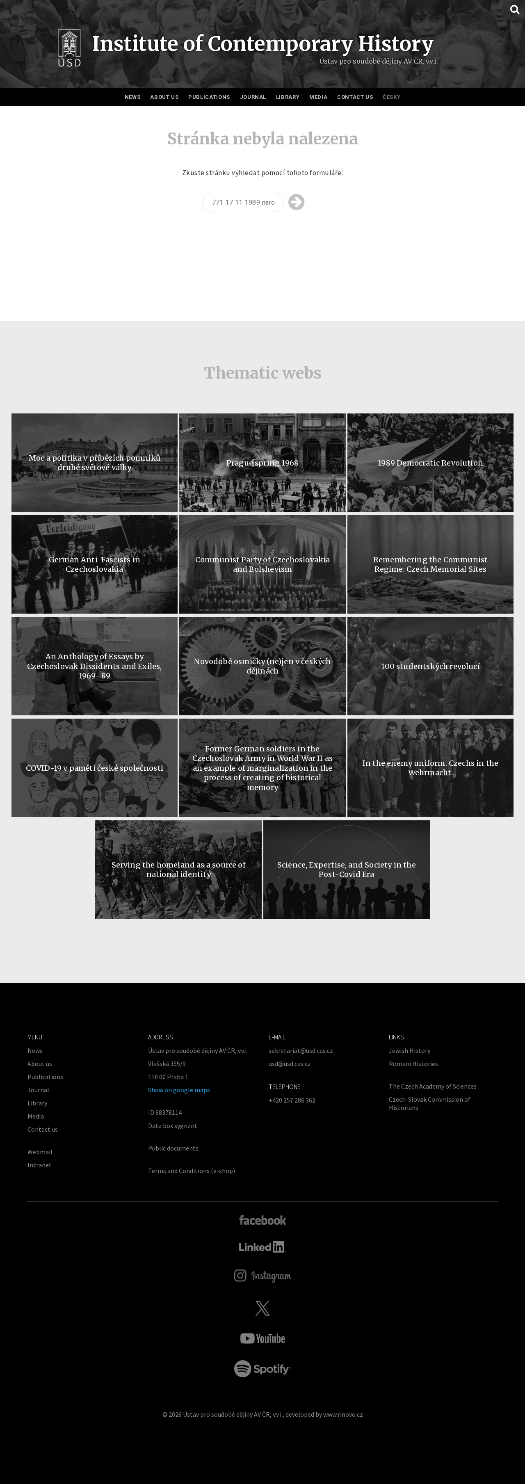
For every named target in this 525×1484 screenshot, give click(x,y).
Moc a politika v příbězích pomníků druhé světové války (94, 462)
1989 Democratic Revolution (430, 463)
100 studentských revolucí (430, 666)
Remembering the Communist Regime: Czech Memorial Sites (430, 564)
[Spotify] (262, 1368)
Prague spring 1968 (262, 463)
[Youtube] (262, 1338)
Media (318, 97)
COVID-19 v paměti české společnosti (94, 768)
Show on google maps (179, 1090)
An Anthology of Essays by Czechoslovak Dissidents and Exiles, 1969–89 (94, 666)
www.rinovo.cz (343, 1414)
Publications (209, 97)
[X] (262, 1308)
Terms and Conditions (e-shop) (191, 1171)
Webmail (39, 1152)
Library (288, 97)
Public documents (173, 1148)
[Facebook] (262, 1219)
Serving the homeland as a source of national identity (179, 869)
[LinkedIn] (262, 1247)
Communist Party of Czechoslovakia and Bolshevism (262, 564)
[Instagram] (263, 1276)
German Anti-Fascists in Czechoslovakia (94, 564)
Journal (253, 97)
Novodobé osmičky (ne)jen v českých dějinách (262, 666)
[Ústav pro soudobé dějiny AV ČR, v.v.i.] (69, 50)
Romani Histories (413, 1063)
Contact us (355, 97)
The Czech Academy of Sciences (433, 1086)
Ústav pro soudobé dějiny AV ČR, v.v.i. (233, 1414)
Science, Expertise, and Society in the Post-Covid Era (346, 869)
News (133, 97)
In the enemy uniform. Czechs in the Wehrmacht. (430, 767)
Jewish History (409, 1050)
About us (164, 97)
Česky (391, 97)
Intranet (39, 1165)
